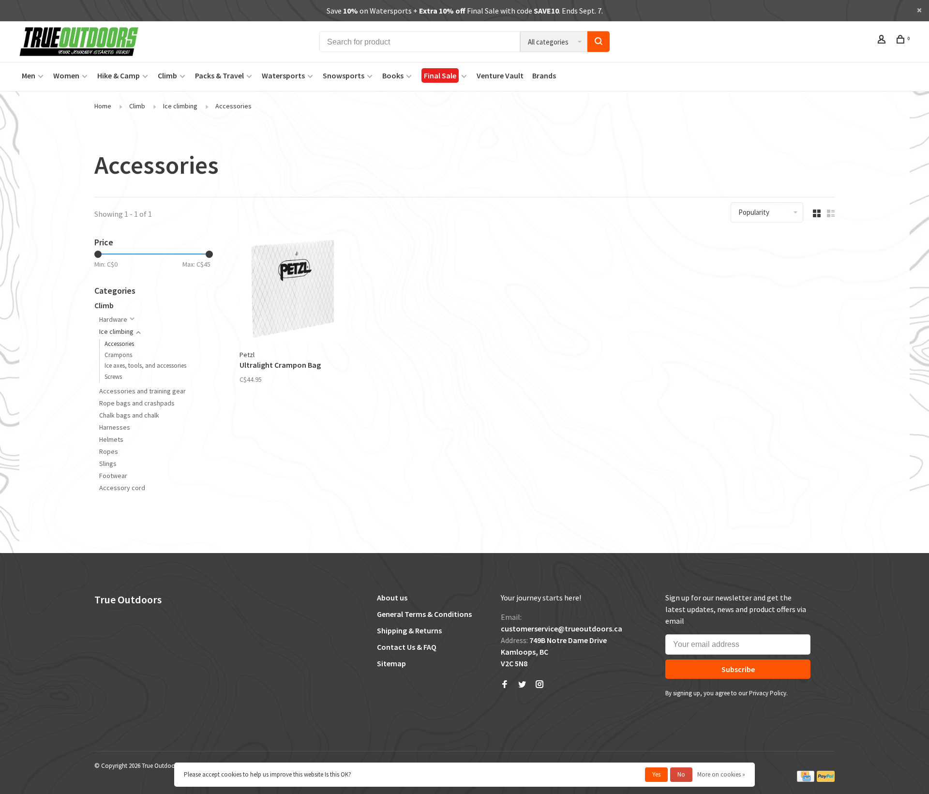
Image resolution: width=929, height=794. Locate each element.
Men (28, 75)
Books (393, 75)
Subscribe (738, 669)
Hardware (113, 319)
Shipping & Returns (409, 630)
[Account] (882, 40)
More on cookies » (721, 774)
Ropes (108, 451)
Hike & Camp (118, 75)
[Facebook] (505, 684)
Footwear (113, 475)
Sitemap (391, 663)
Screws (113, 377)
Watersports (283, 75)
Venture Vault (500, 75)
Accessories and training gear (142, 391)
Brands (544, 75)
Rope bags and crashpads (137, 403)
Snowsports (343, 75)
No (681, 774)
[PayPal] (826, 780)
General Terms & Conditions (424, 614)
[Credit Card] (805, 780)
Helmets (111, 439)
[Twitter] (522, 684)
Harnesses (114, 427)
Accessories (233, 106)
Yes (656, 774)
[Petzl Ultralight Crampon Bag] (293, 290)
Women (66, 75)
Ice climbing (180, 106)
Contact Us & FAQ (406, 647)
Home (102, 106)
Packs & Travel (219, 75)
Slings (108, 463)
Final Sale (440, 75)
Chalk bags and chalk (129, 415)
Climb (167, 75)
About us (392, 597)
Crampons (118, 355)
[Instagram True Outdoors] (539, 684)
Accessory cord (122, 487)
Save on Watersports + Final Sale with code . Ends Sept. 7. (465, 10)
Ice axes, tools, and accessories (145, 365)
